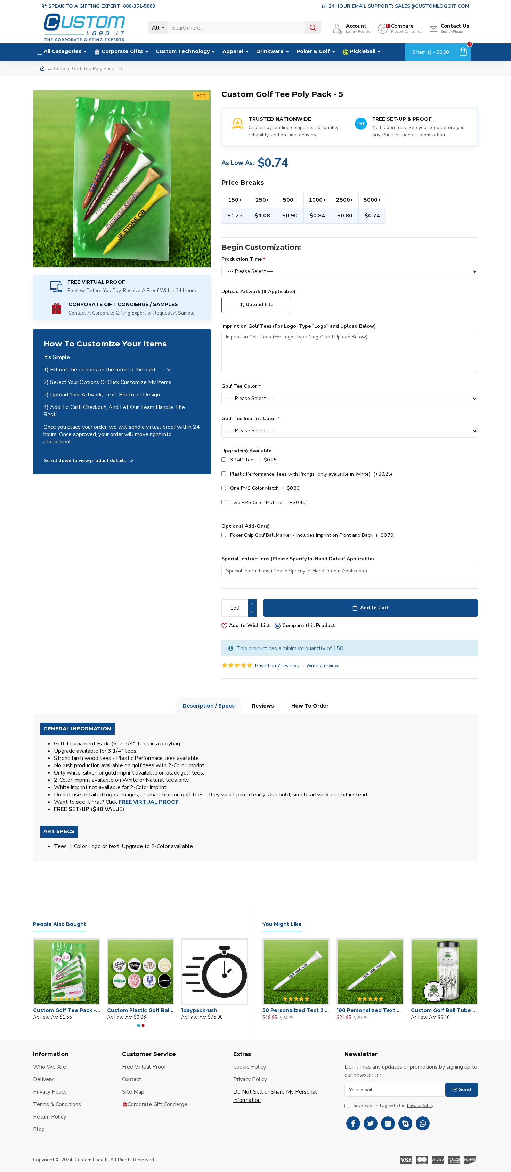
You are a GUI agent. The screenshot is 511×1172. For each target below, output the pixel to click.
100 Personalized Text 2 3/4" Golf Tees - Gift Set (370, 1010)
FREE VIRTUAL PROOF (149, 802)
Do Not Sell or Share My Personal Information (275, 1096)
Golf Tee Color (239, 386)
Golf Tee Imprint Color (248, 418)
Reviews (263, 706)
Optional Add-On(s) (245, 526)
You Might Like (282, 924)
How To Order (309, 706)
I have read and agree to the (392, 1105)
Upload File (259, 304)
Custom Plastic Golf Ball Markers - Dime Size (140, 1010)
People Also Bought (59, 924)
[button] (138, 1025)
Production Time (241, 259)
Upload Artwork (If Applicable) (258, 291)
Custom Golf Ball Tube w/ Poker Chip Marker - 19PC (444, 1010)
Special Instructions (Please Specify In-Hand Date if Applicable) (297, 558)
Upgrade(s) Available (246, 450)
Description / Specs (208, 706)
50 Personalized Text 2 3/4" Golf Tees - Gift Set (296, 1010)
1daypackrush (199, 1010)
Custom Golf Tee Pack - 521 (66, 1010)
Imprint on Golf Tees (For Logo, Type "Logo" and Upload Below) (298, 326)
